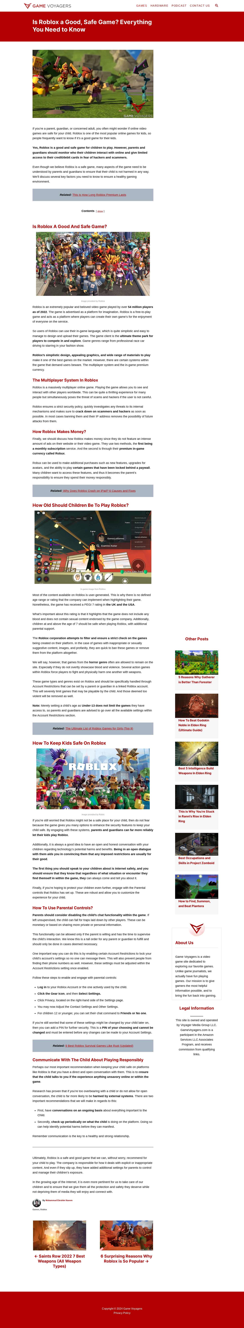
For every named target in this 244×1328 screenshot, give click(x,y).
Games (36, 1209)
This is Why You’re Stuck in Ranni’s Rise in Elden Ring (196, 816)
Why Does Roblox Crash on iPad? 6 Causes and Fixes (99, 490)
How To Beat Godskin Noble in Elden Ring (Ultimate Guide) (193, 725)
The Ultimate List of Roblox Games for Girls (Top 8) (99, 728)
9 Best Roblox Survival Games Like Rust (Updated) (99, 1045)
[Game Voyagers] (52, 6)
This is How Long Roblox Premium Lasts (99, 195)
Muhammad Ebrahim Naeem (59, 1200)
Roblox (43, 1209)
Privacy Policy (122, 1313)
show (100, 211)
